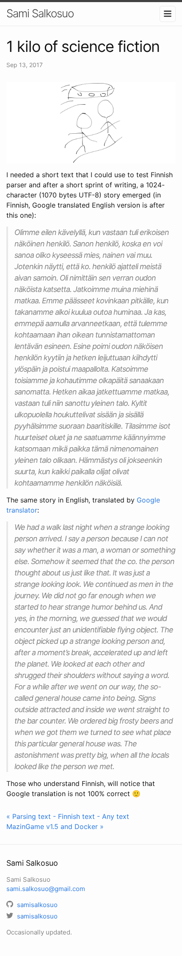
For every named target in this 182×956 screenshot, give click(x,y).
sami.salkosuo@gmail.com (45, 889)
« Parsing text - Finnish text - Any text (67, 816)
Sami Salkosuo (40, 13)
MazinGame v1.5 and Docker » (55, 826)
